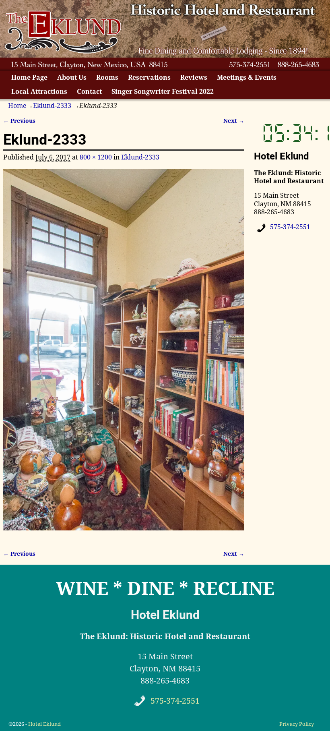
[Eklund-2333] (123, 354)
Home (17, 106)
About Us (72, 77)
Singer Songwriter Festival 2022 (162, 91)
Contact (89, 91)
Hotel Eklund (44, 724)
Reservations (149, 77)
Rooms (107, 77)
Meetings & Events (246, 77)
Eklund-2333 (52, 106)
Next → (233, 121)
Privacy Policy (296, 724)
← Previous (19, 121)
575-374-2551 (290, 227)
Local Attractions (39, 91)
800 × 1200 (96, 157)
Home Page (29, 77)
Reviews (193, 77)
